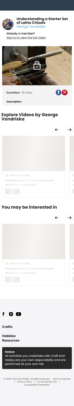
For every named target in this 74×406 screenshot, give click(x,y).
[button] (58, 92)
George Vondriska (31, 26)
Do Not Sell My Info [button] (47, 382)
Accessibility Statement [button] (37, 385)
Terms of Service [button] (61, 379)
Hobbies (9, 336)
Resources (10, 340)
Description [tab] (13, 101)
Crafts (7, 327)
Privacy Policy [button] (24, 382)
